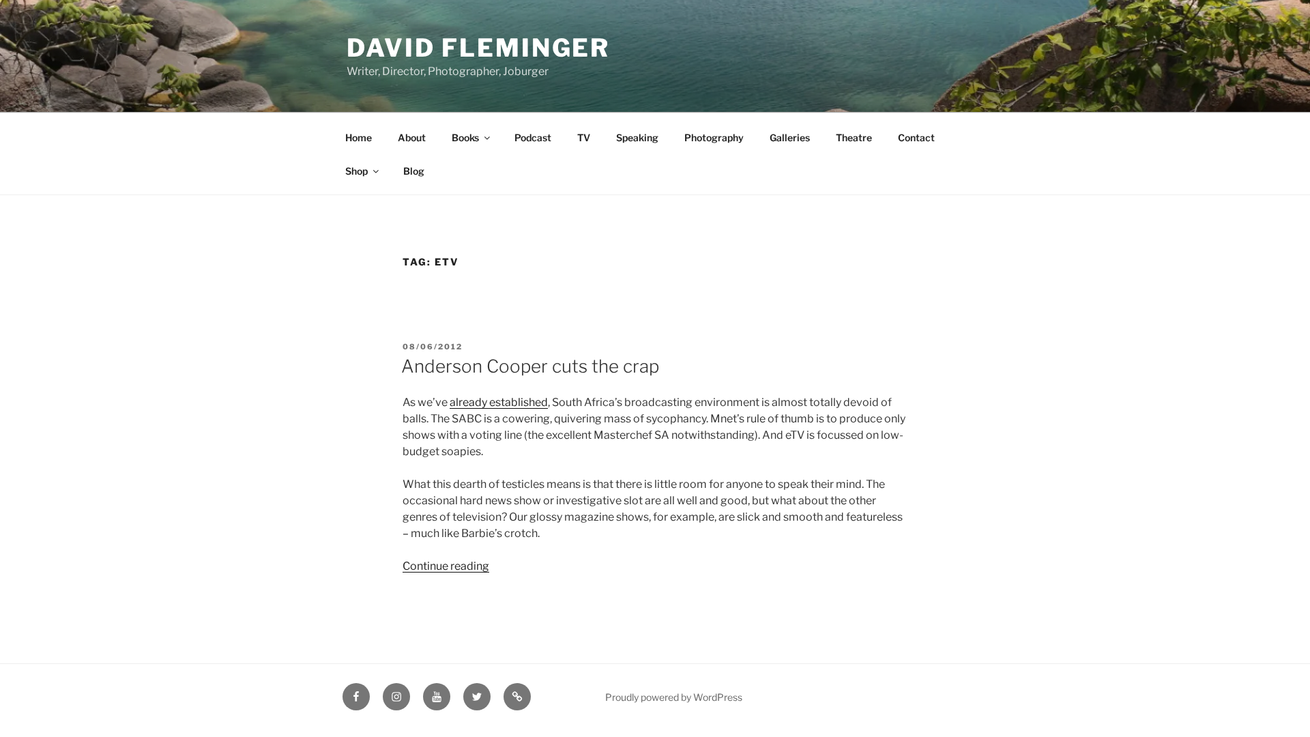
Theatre (854, 137)
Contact (916, 137)
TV (583, 137)
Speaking (637, 137)
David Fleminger (478, 48)
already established (499, 402)
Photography (714, 137)
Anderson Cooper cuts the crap (530, 366)
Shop (356, 171)
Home (358, 137)
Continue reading (446, 566)
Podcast (532, 137)
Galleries (790, 137)
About (412, 137)
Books (465, 137)
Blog (413, 171)
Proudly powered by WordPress (673, 697)
